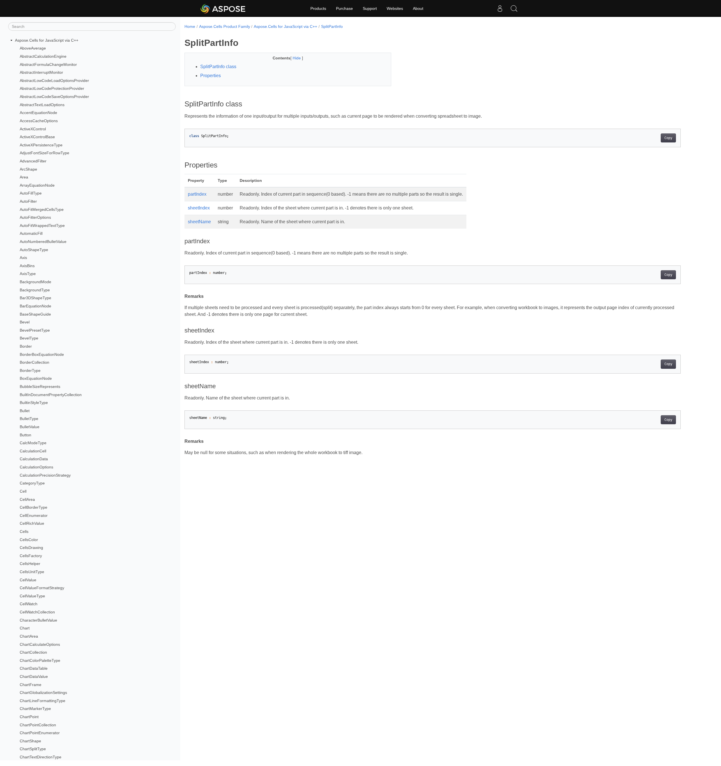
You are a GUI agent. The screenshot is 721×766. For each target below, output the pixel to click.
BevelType (29, 338)
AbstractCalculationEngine (43, 56)
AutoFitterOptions (35, 217)
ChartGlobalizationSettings (43, 692)
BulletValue (29, 427)
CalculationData (34, 459)
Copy (668, 138)
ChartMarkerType (35, 709)
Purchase (344, 8)
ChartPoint (29, 716)
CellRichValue (32, 523)
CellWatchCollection (37, 612)
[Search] (514, 8)
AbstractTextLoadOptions (42, 104)
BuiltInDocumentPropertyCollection (51, 394)
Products (318, 8)
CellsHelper (30, 564)
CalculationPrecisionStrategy (45, 475)
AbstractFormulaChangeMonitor (48, 64)
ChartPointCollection (38, 725)
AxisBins (27, 265)
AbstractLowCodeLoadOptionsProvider (54, 80)
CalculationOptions (36, 467)
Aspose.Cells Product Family (224, 26)
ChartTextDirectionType (40, 757)
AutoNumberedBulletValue (43, 241)
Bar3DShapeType (35, 298)
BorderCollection (34, 362)
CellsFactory (31, 555)
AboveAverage (33, 48)
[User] (500, 8)
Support (370, 8)
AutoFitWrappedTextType (42, 225)
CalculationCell (33, 451)
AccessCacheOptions (39, 121)
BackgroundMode (35, 282)
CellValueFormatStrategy (42, 588)
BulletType (29, 419)
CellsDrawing (31, 547)
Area (24, 177)
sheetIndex (199, 208)
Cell (23, 491)
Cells (24, 531)
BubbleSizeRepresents (40, 386)
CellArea (27, 499)
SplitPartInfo (332, 26)
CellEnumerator (34, 515)
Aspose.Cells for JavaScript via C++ (46, 40)
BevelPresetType (35, 330)
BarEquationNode (35, 306)
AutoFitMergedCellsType (42, 209)
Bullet (25, 410)
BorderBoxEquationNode (42, 354)
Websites (395, 8)
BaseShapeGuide (35, 314)
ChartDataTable (34, 668)
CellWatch (28, 604)
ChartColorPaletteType (40, 660)
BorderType (30, 370)
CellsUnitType (32, 572)
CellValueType (32, 596)
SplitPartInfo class (218, 66)
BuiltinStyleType (34, 402)
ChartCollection (33, 652)
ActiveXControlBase (37, 137)
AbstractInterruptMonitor (41, 72)
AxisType (28, 274)
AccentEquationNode (38, 112)
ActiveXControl (33, 129)
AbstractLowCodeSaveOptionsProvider (54, 96)
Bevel (25, 322)
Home (189, 26)
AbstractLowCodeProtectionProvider (52, 88)
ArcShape (28, 169)
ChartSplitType (33, 749)
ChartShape (30, 741)
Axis (23, 257)
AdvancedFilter (33, 161)
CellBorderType (33, 507)
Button (25, 435)
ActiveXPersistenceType (41, 145)
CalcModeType (33, 443)
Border (26, 346)
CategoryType (32, 483)
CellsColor (29, 539)
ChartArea (29, 636)
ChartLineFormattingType (42, 700)
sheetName (199, 221)
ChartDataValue (34, 676)
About (418, 8)
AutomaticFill (31, 233)
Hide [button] (297, 58)
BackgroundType (35, 290)
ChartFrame (30, 684)
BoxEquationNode (36, 378)
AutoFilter (28, 201)
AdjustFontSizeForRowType (44, 153)
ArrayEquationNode (37, 185)
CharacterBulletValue (38, 620)
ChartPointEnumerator (40, 733)
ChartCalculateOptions (40, 644)
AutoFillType (31, 193)
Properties (210, 75)
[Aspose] (223, 8)
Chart (25, 628)
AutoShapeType (34, 249)
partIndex (197, 194)
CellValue (28, 580)
